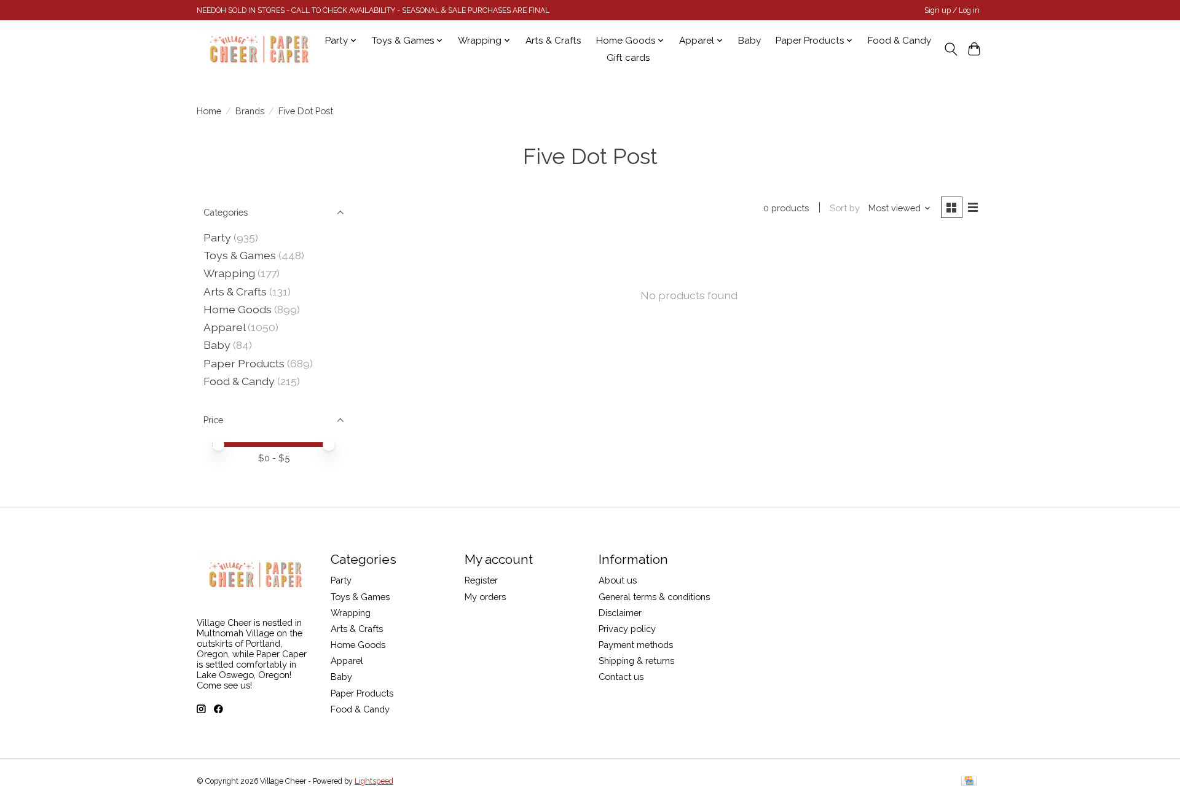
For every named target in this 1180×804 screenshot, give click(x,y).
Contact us (621, 676)
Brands (249, 111)
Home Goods (237, 309)
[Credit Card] (969, 781)
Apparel (224, 327)
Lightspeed (374, 781)
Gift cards (628, 57)
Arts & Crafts (553, 40)
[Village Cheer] (259, 49)
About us (618, 580)
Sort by (845, 208)
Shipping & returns (636, 660)
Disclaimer (620, 612)
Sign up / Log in (952, 10)
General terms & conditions (654, 596)
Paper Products (244, 363)
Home (209, 111)
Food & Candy (899, 40)
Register (481, 580)
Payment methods (636, 644)
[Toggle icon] (950, 49)
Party (217, 237)
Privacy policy (627, 628)
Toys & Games (239, 255)
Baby (749, 40)
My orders (485, 596)
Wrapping (229, 273)
